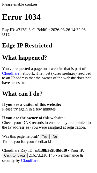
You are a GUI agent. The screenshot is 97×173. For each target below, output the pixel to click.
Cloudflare (10, 73)
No (55, 137)
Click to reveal (15, 155)
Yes (45, 137)
